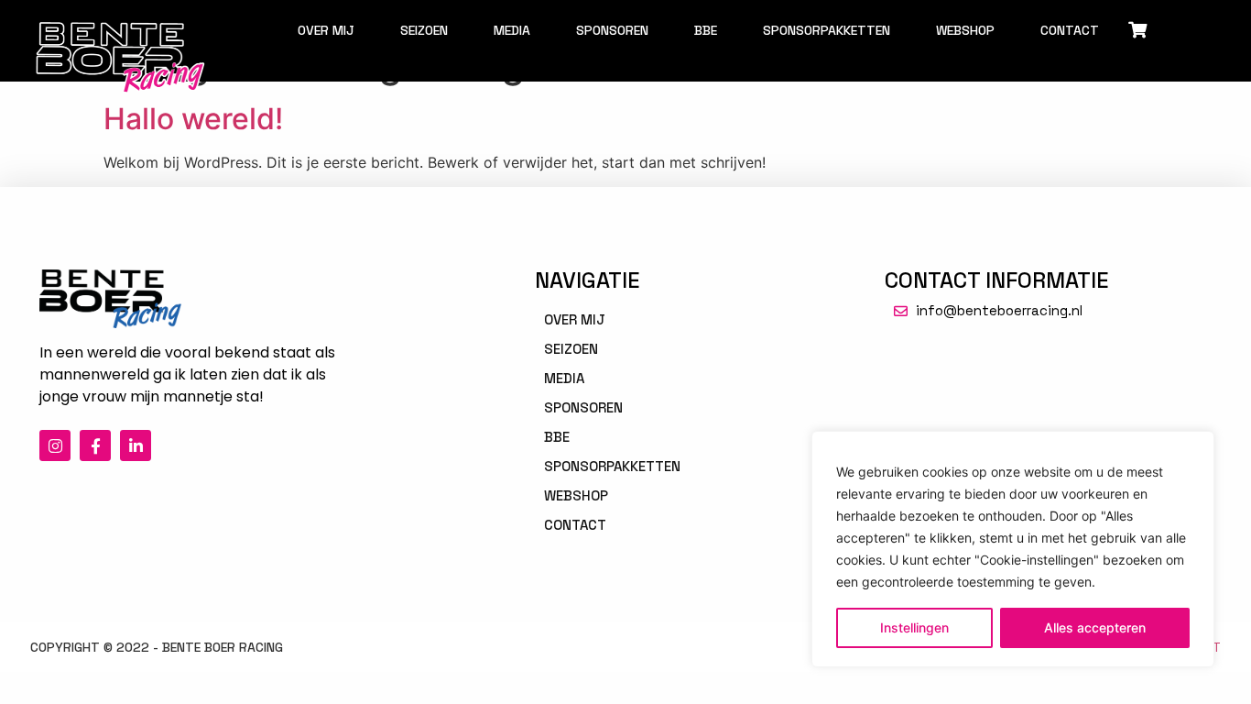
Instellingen (914, 627)
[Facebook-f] (95, 445)
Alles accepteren (1095, 627)
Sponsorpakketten (826, 30)
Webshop (965, 30)
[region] (1012, 549)
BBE (705, 30)
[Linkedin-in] (135, 445)
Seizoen (424, 30)
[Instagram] (55, 445)
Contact (1069, 30)
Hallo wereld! (193, 119)
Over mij (326, 30)
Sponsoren (612, 30)
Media (512, 30)
